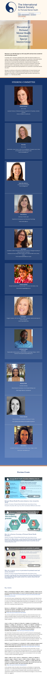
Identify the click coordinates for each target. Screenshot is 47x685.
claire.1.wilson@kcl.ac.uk (24, 450)
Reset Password (26, 14)
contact (9, 74)
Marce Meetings (22, 16)
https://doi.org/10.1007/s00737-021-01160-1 (30, 646)
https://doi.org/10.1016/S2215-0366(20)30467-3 (17, 665)
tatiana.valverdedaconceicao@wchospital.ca (25, 421)
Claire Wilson (23, 445)
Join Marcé (33, 14)
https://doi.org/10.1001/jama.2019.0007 (25, 630)
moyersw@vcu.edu (25, 321)
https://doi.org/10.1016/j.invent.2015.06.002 (16, 612)
